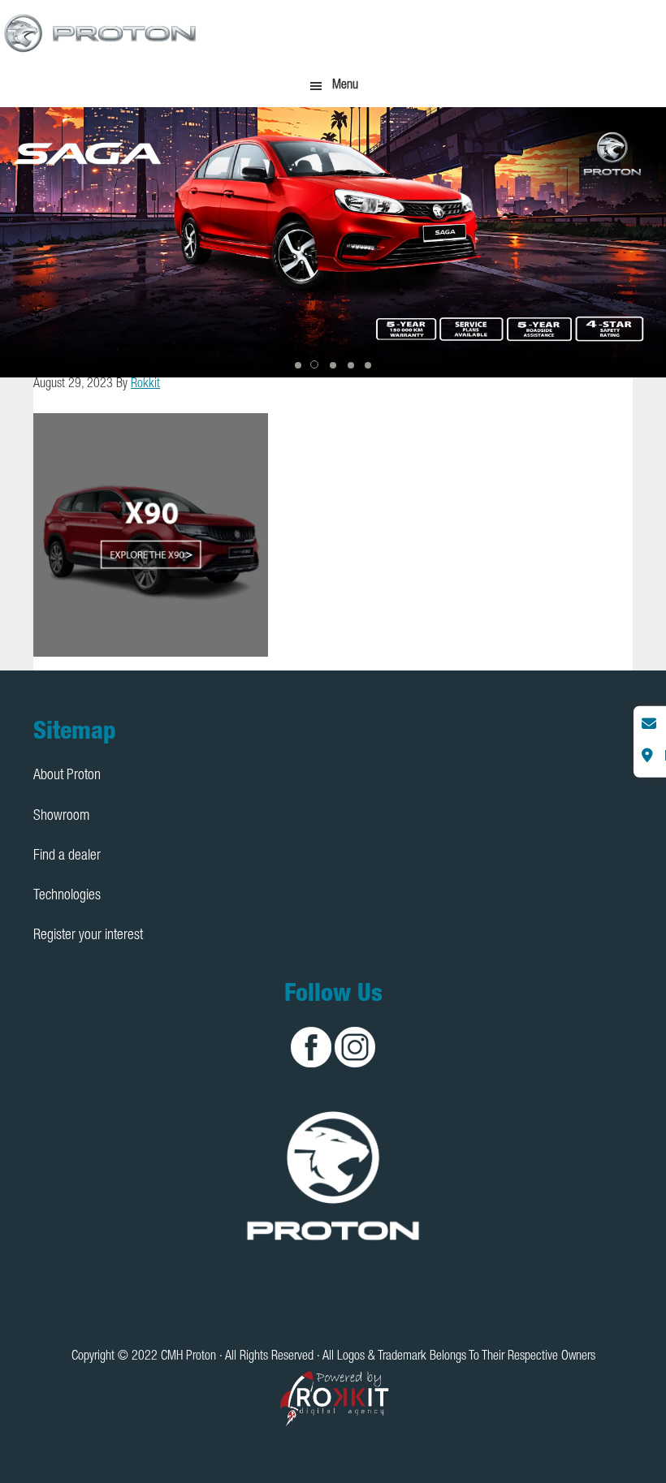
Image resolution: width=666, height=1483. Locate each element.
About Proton (67, 776)
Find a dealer (67, 856)
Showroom (61, 816)
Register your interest (88, 936)
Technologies (67, 896)
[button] (298, 365)
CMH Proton (101, 32)
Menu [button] (345, 86)
